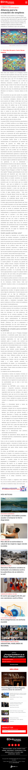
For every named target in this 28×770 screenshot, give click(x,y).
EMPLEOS (20, 45)
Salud (23, 748)
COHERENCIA (25, 45)
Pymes (24, 750)
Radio (21, 752)
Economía (4, 750)
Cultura (14, 748)
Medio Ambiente (10, 750)
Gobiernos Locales (9, 752)
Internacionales (19, 750)
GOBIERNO (13, 45)
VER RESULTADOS (14, 664)
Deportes (19, 748)
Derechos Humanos (7, 748)
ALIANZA (17, 45)
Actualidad (17, 752)
